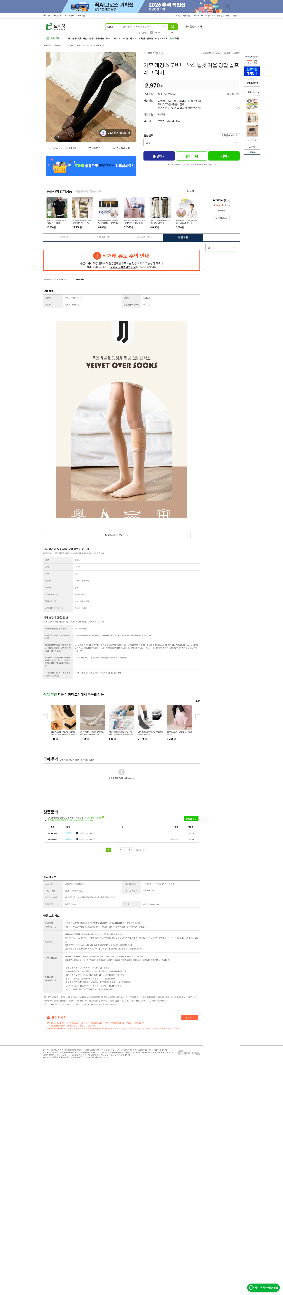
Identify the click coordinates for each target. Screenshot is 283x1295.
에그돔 (82, 16)
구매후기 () (103, 237)
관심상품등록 (123, 148)
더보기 (190, 191)
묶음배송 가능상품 (88, 191)
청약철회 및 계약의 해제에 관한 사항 (57, 636)
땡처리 (133, 38)
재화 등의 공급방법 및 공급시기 (57, 628)
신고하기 (189, 1017)
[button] (197, 716)
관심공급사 (222, 218)
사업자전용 (88, 38)
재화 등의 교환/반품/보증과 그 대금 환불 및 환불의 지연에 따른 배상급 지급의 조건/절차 (58, 648)
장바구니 (211, 16)
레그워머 (97, 45)
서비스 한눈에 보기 (192, 26)
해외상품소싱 (74, 38)
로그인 (178, 16)
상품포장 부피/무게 (131, 305)
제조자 (48, 581)
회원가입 (186, 16)
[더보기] (254, 92)
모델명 (126, 298)
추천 (174, 38)
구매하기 (224, 156)
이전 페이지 (253, 140)
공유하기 (96, 148)
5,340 (235, 53)
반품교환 (183, 237)
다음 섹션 (259, 92)
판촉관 (150, 38)
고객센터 (235, 16)
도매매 (48, 16)
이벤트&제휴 (161, 38)
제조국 (48, 587)
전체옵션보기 (228, 135)
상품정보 (63, 237)
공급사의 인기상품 (59, 191)
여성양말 (81, 45)
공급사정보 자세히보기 (228, 200)
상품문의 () (143, 237)
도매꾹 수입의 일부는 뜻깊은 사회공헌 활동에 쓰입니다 (192, 164)
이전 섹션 (246, 92)
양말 (67, 45)
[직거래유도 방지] (121, 260)
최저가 (109, 38)
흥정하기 (231, 94)
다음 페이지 (255, 140)
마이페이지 (196, 16)
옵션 (148, 142)
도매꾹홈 (47, 45)
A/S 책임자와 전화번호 (54, 608)
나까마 (58, 16)
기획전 (142, 38)
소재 (47, 567)
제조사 (48, 305)
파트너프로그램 (64, 148)
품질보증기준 (50, 601)
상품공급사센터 (223, 16)
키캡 (156, 32)
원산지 (48, 298)
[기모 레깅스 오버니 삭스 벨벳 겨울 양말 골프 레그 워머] (91, 97)
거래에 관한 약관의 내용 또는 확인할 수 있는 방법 (57, 674)
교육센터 (70, 16)
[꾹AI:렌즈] (164, 26)
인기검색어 (143, 33)
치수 (47, 574)
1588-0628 (252, 83)
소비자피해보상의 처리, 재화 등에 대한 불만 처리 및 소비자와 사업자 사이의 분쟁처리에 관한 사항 (58, 661)
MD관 (125, 38)
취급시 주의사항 (51, 594)
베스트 (117, 38)
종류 (47, 560)
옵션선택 (148, 135)
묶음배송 (99, 38)
